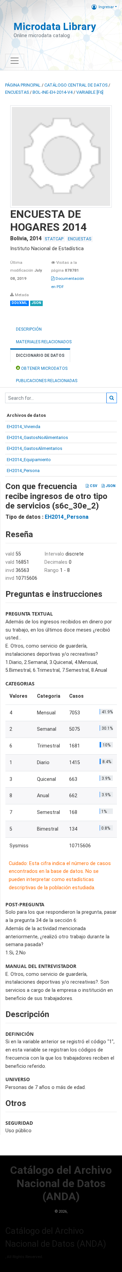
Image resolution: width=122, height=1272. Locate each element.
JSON (110, 486)
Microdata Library (55, 26)
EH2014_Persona (23, 470)
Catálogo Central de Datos (75, 85)
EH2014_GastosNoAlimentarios (37, 437)
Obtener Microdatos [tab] (43, 368)
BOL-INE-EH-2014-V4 (53, 92)
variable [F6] (89, 92)
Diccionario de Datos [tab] (40, 355)
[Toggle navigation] (14, 60)
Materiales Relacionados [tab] (44, 341)
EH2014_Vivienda (23, 426)
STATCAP (54, 239)
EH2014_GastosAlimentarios (34, 448)
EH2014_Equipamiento (29, 459)
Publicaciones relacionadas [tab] (46, 380)
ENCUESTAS (17, 92)
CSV (93, 486)
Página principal (23, 85)
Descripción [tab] (29, 329)
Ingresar (106, 6)
